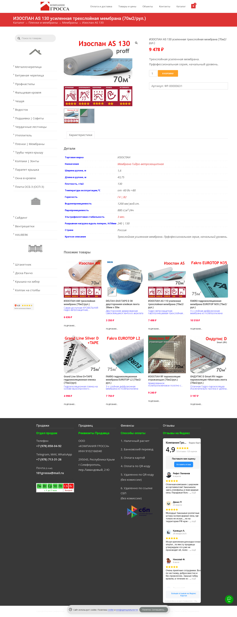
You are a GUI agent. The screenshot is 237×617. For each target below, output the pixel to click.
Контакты (164, 6)
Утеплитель (23, 135)
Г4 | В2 (122, 197)
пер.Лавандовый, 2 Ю (93, 470)
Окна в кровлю (25, 178)
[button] (138, 41)
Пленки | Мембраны (30, 144)
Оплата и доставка (101, 6)
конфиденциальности (127, 609)
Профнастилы (25, 84)
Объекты (148, 6)
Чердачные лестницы (31, 127)
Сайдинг (21, 217)
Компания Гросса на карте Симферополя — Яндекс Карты (183, 601)
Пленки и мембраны (43, 22)
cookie (111, 609)
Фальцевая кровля (28, 92)
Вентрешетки (24, 226)
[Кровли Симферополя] (52, 5)
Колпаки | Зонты (27, 161)
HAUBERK (21, 235)
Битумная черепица (29, 75)
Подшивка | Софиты (29, 118)
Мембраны (70, 22)
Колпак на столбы (27, 290)
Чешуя (19, 101)
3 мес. (121, 217)
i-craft (182, 611)
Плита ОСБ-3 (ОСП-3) (29, 187)
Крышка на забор (27, 281)
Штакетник (23, 264)
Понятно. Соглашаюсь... (153, 609)
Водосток (21, 110)
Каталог (181, 6)
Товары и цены (127, 6)
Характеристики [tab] (80, 135)
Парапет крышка (27, 169)
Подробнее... (70, 325)
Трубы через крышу (29, 152)
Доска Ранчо (24, 273)
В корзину (167, 73)
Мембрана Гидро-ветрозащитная (141, 164)
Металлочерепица (28, 67)
